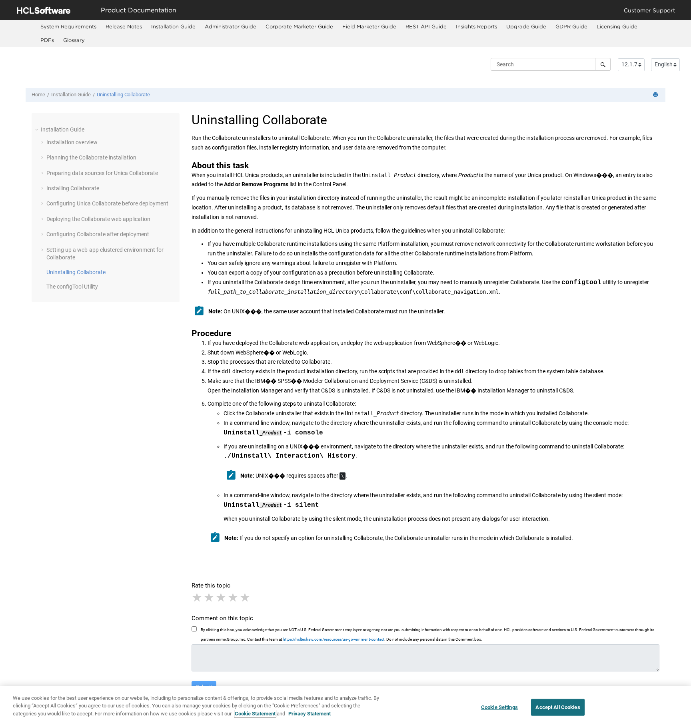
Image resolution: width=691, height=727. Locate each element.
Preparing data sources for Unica (102, 173)
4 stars (234, 597)
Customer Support (649, 10)
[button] (37, 129)
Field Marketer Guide (369, 26)
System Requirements (68, 26)
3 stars (222, 597)
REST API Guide (426, 26)
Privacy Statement (309, 714)
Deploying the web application (98, 219)
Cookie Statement (255, 714)
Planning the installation (91, 157)
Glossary (74, 40)
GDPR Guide (571, 26)
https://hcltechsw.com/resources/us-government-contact (333, 639)
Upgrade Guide (526, 26)
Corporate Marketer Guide (299, 26)
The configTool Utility (72, 286)
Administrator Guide (230, 26)
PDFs (47, 40)
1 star (198, 597)
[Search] (603, 64)
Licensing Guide (617, 26)
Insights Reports (476, 26)
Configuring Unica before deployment (107, 203)
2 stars (210, 597)
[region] (345, 706)
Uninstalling (123, 95)
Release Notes (124, 26)
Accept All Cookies (557, 707)
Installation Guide (173, 26)
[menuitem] (68, 27)
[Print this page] (656, 95)
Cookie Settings (499, 707)
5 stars (246, 597)
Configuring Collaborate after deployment (97, 234)
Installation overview (72, 142)
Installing (72, 188)
